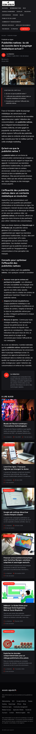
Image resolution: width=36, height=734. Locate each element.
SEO (24, 8)
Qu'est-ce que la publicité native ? (16, 93)
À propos (14, 29)
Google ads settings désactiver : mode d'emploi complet (16, 513)
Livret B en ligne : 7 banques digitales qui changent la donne (16, 468)
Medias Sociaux (8, 25)
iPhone (15, 15)
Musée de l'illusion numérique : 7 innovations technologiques (15, 425)
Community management (11, 21)
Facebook (5, 29)
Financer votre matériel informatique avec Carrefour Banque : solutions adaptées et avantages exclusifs (18, 560)
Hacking (27, 11)
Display (19, 11)
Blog (22, 15)
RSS (28, 712)
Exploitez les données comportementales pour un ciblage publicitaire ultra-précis (16, 655)
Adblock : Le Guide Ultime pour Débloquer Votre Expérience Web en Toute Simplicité (15, 607)
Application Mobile (23, 25)
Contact (25, 29)
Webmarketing (15, 8)
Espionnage (6, 15)
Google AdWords (8, 11)
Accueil (5, 8)
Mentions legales (20, 712)
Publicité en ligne (9, 18)
